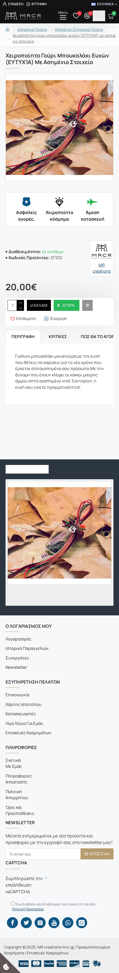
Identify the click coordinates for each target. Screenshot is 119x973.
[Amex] (62, 963)
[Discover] (74, 963)
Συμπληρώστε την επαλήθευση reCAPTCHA (24, 885)
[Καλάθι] (10, 601)
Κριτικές (58, 336)
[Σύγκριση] (26, 601)
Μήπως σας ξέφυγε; (27, 467)
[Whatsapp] (67, 922)
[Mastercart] (36, 963)
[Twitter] (26, 922)
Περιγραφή (23, 336)
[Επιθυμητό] (18, 601)
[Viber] (81, 922)
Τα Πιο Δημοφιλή (72, 467)
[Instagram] (40, 922)
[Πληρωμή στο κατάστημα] (86, 963)
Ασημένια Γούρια (32, 29)
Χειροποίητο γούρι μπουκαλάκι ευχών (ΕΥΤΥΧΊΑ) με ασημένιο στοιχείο (64, 38)
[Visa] (24, 963)
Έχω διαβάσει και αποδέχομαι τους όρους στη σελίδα (53, 906)
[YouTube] (54, 922)
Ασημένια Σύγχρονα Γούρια (79, 29)
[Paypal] (49, 963)
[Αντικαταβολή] (96, 963)
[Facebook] (12, 922)
